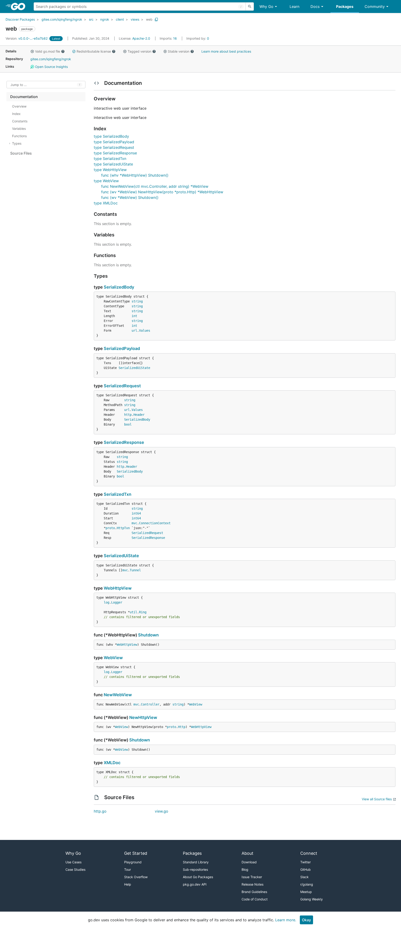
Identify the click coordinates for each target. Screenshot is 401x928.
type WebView (106, 180)
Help (127, 884)
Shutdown (148, 634)
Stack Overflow (136, 877)
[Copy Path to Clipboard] (156, 19)
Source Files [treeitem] (21, 153)
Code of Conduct (255, 899)
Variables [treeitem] (19, 128)
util (133, 612)
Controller (150, 704)
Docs (315, 6)
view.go (161, 811)
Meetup (306, 892)
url (134, 330)
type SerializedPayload (114, 142)
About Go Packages (198, 877)
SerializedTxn (117, 494)
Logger (116, 602)
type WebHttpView (110, 169)
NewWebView (118, 694)
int (134, 316)
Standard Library (196, 862)
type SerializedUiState (113, 164)
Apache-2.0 (141, 38)
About (247, 853)
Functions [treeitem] (19, 136)
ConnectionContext (155, 523)
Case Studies (75, 869)
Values (144, 330)
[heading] (20, 6)
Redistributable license (94, 51)
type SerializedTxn (110, 158)
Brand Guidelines (254, 892)
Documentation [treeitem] (24, 96)
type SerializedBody (111, 136)
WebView (113, 657)
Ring (142, 612)
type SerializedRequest (114, 147)
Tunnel (135, 570)
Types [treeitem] (16, 143)
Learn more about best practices (226, 51)
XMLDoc (112, 762)
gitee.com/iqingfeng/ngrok (62, 19)
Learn (294, 6)
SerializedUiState (134, 368)
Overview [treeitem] (19, 106)
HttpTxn (123, 528)
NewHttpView (143, 717)
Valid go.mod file (47, 51)
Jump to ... (18, 85)
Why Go (266, 6)
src (91, 19)
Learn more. (285, 920)
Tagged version (139, 51)
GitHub (305, 869)
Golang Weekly (311, 899)
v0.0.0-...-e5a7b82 (27, 38)
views (135, 19)
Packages (344, 6)
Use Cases (73, 862)
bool (128, 424)
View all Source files (377, 799)
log (106, 602)
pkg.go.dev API (195, 884)
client (120, 19)
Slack (304, 877)
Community (375, 6)
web (149, 19)
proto (110, 528)
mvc (134, 523)
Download (249, 862)
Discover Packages (20, 19)
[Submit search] (250, 6)
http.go (100, 811)
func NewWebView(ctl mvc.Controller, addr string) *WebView (154, 186)
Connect (308, 853)
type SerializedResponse (115, 153)
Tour (127, 869)
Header (139, 414)
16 (169, 38)
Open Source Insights (51, 67)
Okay (306, 920)
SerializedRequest (122, 385)
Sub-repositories (195, 869)
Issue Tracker (252, 877)
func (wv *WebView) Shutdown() (129, 197)
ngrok (104, 19)
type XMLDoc (106, 203)
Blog (245, 869)
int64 (136, 513)
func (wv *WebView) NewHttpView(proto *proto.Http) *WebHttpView (162, 192)
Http (181, 727)
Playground (133, 862)
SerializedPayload (122, 348)
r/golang (306, 884)
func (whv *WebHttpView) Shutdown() (134, 175)
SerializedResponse (124, 442)
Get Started (135, 853)
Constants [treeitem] (19, 121)
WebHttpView (118, 588)
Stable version (178, 51)
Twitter (305, 862)
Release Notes (252, 884)
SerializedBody (119, 287)
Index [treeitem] (16, 114)
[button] (32, 51)
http (128, 414)
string (137, 301)
